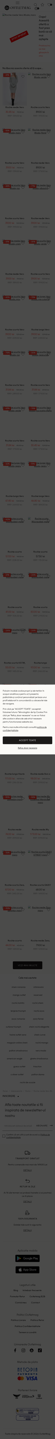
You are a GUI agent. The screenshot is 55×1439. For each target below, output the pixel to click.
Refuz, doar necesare (27, 748)
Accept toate (27, 740)
